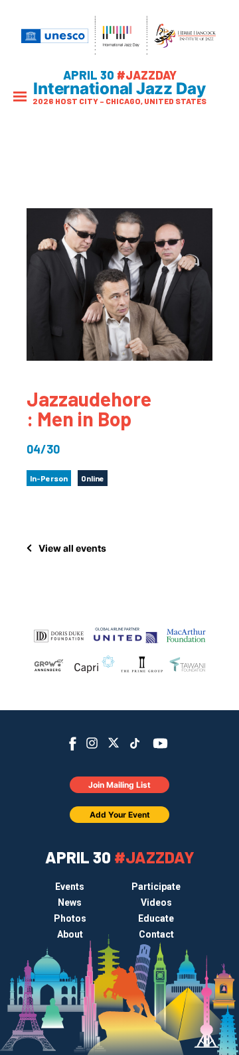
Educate (156, 918)
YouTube (160, 743)
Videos (156, 902)
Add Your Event (120, 815)
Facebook (72, 744)
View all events (72, 548)
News (70, 902)
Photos (70, 918)
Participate (156, 886)
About (70, 934)
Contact (156, 934)
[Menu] (20, 98)
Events (69, 886)
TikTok (135, 743)
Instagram (92, 743)
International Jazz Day (119, 89)
